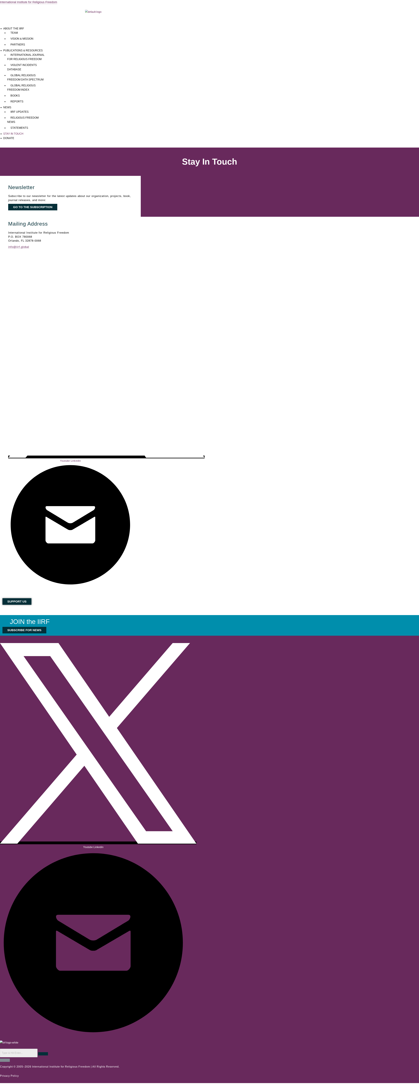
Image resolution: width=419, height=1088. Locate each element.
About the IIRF (13, 28)
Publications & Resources (23, 50)
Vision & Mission (21, 38)
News (7, 107)
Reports (16, 101)
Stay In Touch (13, 133)
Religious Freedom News (23, 119)
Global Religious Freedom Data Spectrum (25, 77)
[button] (93, 29)
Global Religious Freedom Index (21, 87)
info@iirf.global (18, 246)
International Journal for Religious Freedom (25, 57)
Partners (17, 44)
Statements (19, 127)
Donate (8, 138)
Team (14, 32)
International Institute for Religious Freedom (28, 2)
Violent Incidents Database (22, 67)
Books (15, 95)
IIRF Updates (19, 111)
